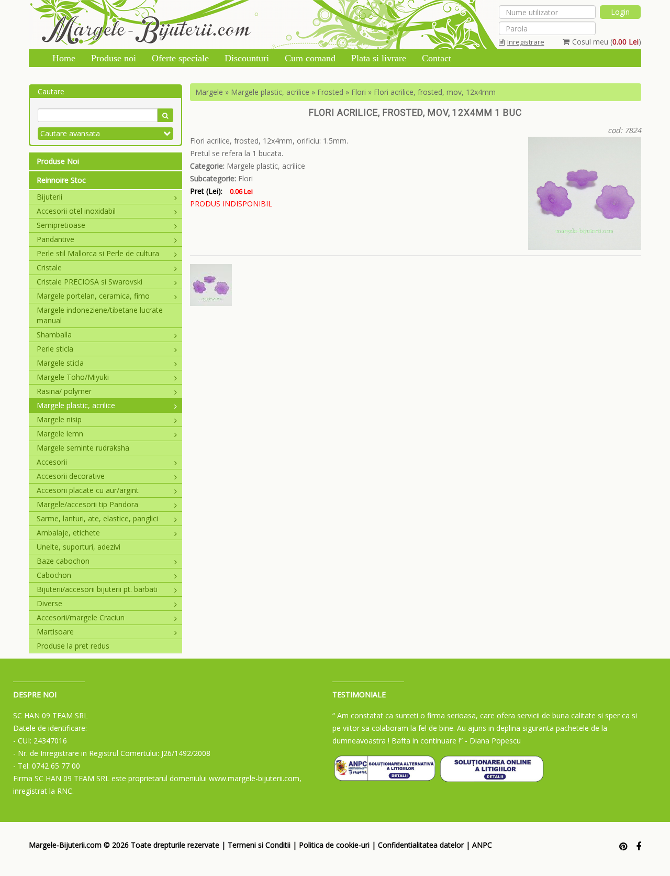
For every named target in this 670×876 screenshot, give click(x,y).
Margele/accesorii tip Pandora (87, 504)
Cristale (49, 267)
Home (63, 58)
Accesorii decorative (71, 476)
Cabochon (54, 575)
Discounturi (247, 58)
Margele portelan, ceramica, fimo (93, 296)
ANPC (482, 845)
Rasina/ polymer (64, 391)
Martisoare (55, 632)
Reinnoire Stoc (61, 180)
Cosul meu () (606, 42)
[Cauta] (165, 115)
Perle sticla (55, 349)
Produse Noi (58, 161)
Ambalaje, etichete (68, 533)
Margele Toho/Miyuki (73, 377)
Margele (209, 92)
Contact (436, 58)
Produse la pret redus (73, 646)
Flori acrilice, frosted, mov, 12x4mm (435, 92)
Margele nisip (59, 419)
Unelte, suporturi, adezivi (78, 547)
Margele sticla (60, 363)
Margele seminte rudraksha (83, 448)
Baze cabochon (63, 561)
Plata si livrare (378, 58)
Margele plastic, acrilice (76, 405)
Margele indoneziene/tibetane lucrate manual (100, 315)
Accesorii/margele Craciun (81, 617)
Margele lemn (60, 434)
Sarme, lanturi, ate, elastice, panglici (97, 518)
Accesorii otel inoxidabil (76, 211)
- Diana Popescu (493, 741)
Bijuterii (49, 197)
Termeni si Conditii (259, 845)
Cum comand (310, 58)
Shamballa (54, 335)
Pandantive (55, 239)
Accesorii (52, 462)
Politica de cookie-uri (334, 845)
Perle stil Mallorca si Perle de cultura (98, 253)
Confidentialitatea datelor (421, 845)
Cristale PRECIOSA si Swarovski (89, 282)
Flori (358, 92)
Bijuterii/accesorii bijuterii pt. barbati (97, 589)
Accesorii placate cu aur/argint (88, 490)
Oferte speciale (180, 58)
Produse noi (113, 58)
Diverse (49, 603)
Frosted (330, 92)
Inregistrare (525, 42)
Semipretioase (61, 225)
